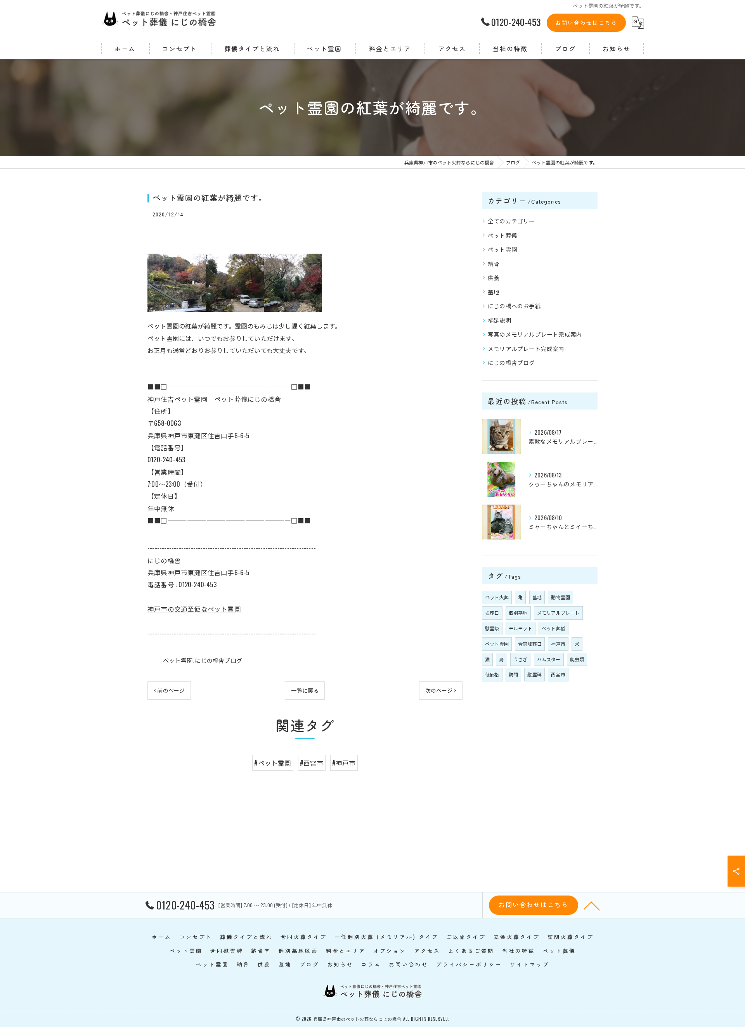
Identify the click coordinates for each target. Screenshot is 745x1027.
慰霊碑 (534, 674)
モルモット (520, 628)
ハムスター (549, 659)
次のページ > (440, 690)
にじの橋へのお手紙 (514, 306)
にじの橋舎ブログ (218, 660)
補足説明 (499, 320)
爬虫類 (577, 659)
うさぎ (520, 659)
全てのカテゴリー (511, 221)
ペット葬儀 (502, 235)
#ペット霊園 (272, 763)
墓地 (493, 292)
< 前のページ (169, 690)
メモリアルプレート (558, 612)
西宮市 (558, 674)
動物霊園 (560, 597)
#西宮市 (312, 763)
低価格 (492, 674)
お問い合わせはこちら (586, 22)
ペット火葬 (497, 597)
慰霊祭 (492, 628)
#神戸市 (344, 763)
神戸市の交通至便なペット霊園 (194, 609)
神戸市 (558, 643)
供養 (493, 277)
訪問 (513, 674)
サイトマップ (529, 964)
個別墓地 (518, 612)
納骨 (493, 263)
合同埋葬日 (530, 643)
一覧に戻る (305, 690)
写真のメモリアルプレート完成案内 (535, 334)
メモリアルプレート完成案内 (526, 348)
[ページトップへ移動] (591, 905)
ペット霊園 (177, 660)
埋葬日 (492, 612)
